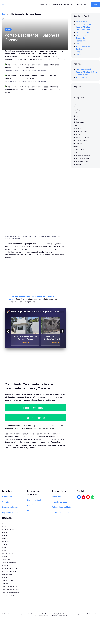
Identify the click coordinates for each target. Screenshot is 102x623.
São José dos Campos (80, 140)
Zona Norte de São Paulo (81, 158)
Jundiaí (75, 113)
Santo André (77, 134)
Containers (31, 505)
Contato (95, 4)
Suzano (75, 146)
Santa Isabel (77, 128)
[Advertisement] (35, 276)
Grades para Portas (84, 32)
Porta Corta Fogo (83, 30)
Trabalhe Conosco (59, 502)
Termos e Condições (60, 512)
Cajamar (76, 104)
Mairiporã (76, 116)
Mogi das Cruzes (78, 122)
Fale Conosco (35, 418)
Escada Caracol (82, 41)
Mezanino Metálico (83, 24)
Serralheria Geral (34, 500)
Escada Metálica (82, 21)
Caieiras (76, 101)
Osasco (8, 29)
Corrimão (79, 55)
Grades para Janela (84, 35)
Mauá (75, 119)
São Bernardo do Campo (81, 137)
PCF (29, 510)
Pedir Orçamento (35, 408)
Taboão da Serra (78, 149)
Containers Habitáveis (85, 69)
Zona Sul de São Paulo (80, 164)
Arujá (75, 92)
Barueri (75, 95)
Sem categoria (78, 143)
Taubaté (76, 152)
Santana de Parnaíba (80, 131)
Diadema (76, 107)
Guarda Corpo (82, 38)
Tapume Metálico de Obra (86, 72)
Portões (79, 44)
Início (4, 14)
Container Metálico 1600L (86, 75)
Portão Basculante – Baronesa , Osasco (33, 37)
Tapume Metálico (83, 27)
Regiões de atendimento (12, 513)
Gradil (78, 52)
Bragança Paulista (79, 98)
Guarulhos (76, 110)
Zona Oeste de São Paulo (81, 161)
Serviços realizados (10, 507)
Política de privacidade (61, 507)
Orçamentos (7, 497)
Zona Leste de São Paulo (81, 155)
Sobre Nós (56, 497)
